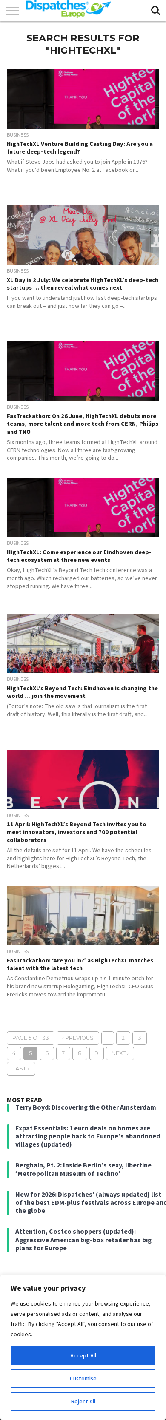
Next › (120, 1053)
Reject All (83, 1401)
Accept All (83, 1356)
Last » (21, 1068)
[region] (83, 1347)
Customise (83, 1378)
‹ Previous (78, 1038)
